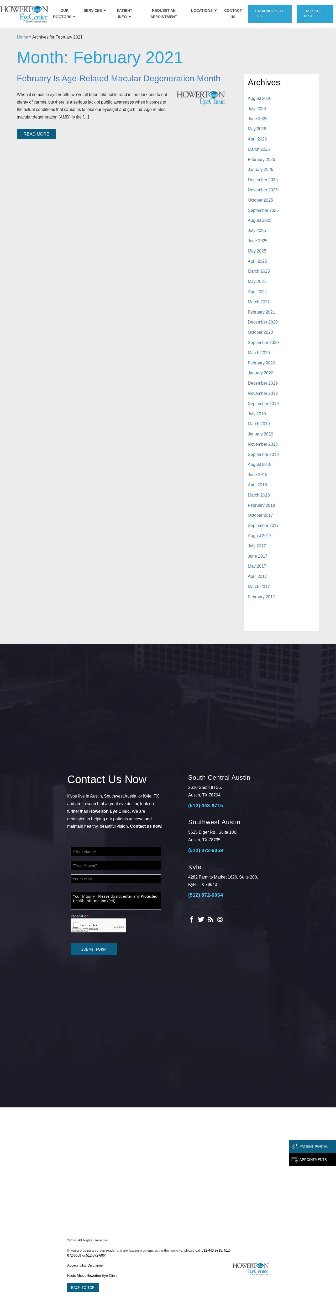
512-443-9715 (212, 1250)
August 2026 (259, 98)
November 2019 (263, 393)
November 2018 (263, 444)
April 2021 (257, 291)
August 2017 (259, 536)
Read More (36, 134)
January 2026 (260, 169)
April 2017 (257, 576)
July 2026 (257, 108)
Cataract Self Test (269, 13)
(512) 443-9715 (205, 805)
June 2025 (257, 241)
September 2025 (263, 210)
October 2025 (260, 200)
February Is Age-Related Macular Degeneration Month (118, 78)
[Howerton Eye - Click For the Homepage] (251, 1269)
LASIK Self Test (313, 13)
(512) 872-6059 (205, 850)
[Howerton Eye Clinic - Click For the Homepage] (24, 13)
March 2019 (259, 424)
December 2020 (263, 322)
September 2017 (263, 525)
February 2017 (261, 597)
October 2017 (260, 515)
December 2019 (263, 383)
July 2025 (257, 230)
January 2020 (260, 373)
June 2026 (257, 118)
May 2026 (257, 129)
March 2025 (259, 271)
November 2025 (263, 190)
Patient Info (124, 13)
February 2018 (261, 505)
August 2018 (259, 464)
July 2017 (257, 546)
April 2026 (257, 139)
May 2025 (257, 251)
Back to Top (82, 1288)
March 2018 (259, 495)
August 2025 (259, 220)
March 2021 (259, 302)
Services (93, 10)
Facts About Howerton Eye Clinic (92, 1276)
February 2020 (261, 363)
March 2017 (259, 586)
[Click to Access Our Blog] (210, 919)
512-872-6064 (96, 1255)
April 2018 (257, 485)
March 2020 (259, 353)
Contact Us (233, 13)
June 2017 (257, 556)
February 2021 (261, 312)
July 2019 (257, 414)
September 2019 (263, 403)
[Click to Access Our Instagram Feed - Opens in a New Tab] (220, 919)
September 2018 (263, 454)
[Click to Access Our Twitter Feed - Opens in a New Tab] (201, 919)
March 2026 (259, 149)
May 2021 (257, 281)
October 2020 (260, 332)
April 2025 (257, 261)
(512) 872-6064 (205, 894)
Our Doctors (62, 13)
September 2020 (263, 342)
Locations (202, 10)
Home (22, 37)
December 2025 (263, 179)
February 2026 (261, 159)
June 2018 (257, 474)
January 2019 (260, 434)
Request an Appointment (163, 13)
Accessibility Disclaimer (85, 1265)
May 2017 (257, 566)
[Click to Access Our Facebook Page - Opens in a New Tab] (191, 919)
